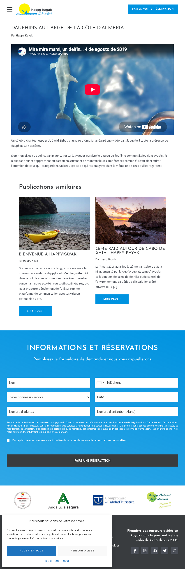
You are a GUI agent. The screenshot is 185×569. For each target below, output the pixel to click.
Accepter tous (31, 551)
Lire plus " (35, 311)
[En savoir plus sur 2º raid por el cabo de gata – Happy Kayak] (130, 220)
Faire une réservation (92, 460)
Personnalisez (83, 551)
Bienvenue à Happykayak (47, 254)
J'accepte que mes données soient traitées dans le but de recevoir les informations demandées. (69, 440)
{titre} (48, 560)
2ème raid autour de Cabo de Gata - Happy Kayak (130, 251)
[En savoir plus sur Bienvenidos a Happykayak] (54, 223)
